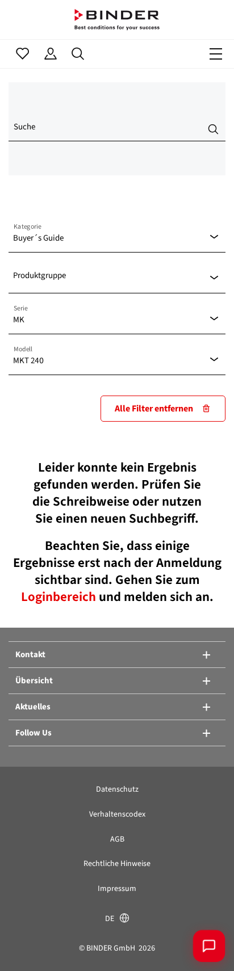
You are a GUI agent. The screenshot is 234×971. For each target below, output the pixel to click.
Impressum (117, 888)
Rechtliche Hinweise (117, 863)
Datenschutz (117, 789)
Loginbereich (60, 596)
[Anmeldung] (50, 54)
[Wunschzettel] (22, 54)
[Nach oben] (25, 945)
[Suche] (78, 54)
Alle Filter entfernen (154, 408)
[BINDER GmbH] (117, 19)
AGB (117, 839)
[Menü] (215, 54)
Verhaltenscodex (117, 814)
